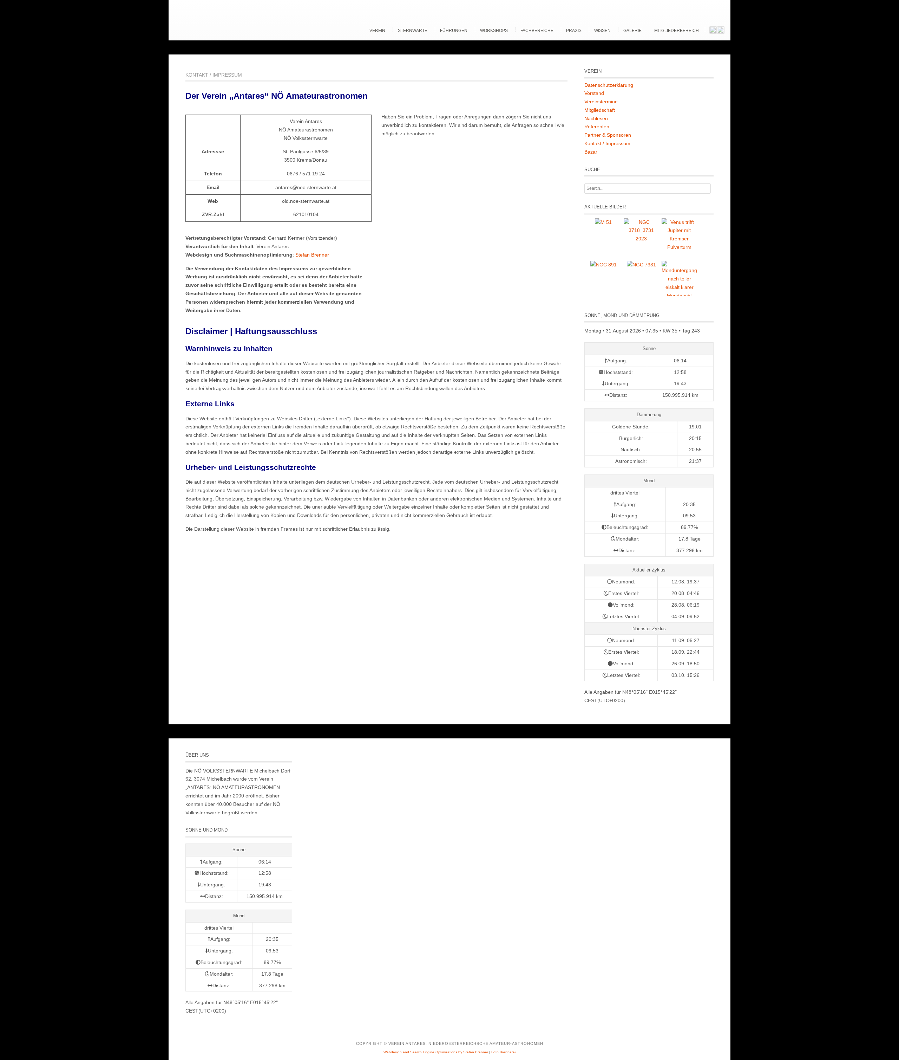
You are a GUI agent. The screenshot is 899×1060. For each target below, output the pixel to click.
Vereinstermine (601, 101)
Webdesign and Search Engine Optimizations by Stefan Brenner (435, 1052)
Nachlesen (596, 118)
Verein (377, 30)
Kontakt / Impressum (607, 143)
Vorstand (594, 93)
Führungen (453, 30)
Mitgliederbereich (676, 30)
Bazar (590, 152)
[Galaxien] (603, 222)
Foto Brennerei (503, 1052)
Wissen (602, 30)
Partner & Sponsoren (607, 135)
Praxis (574, 30)
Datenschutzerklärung (608, 85)
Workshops (494, 30)
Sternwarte (412, 30)
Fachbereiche (536, 30)
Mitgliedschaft (599, 110)
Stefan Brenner (312, 255)
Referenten (596, 126)
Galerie (632, 30)
